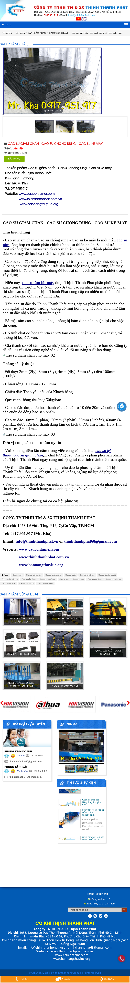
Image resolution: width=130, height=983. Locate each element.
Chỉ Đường (109, 979)
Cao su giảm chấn (33, 575)
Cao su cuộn (70, 575)
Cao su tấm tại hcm (10, 579)
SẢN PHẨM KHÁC (37, 33)
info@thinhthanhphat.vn (45, 947)
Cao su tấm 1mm (87, 575)
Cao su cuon (78, 579)
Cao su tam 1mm (95, 579)
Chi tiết (21, 623)
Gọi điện (24, 979)
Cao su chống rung (53, 575)
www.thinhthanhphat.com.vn (72, 951)
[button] (101, 747)
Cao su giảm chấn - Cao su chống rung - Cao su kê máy (97, 33)
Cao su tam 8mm (26, 583)
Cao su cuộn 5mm (47, 579)
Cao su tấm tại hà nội (107, 575)
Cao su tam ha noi (113, 579)
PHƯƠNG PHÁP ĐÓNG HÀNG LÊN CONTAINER (93, 804)
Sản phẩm (20, 33)
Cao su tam (64, 579)
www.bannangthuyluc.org (71, 959)
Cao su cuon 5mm (45, 583)
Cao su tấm (17, 575)
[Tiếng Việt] (78, 18)
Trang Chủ (7, 33)
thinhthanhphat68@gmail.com (90, 947)
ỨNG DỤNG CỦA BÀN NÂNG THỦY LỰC (93, 830)
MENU (6, 25)
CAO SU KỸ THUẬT (58, 33)
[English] (83, 18)
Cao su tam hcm (8, 583)
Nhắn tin (65, 979)
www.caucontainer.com (71, 955)
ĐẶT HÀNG (14, 159)
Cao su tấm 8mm (29, 579)
